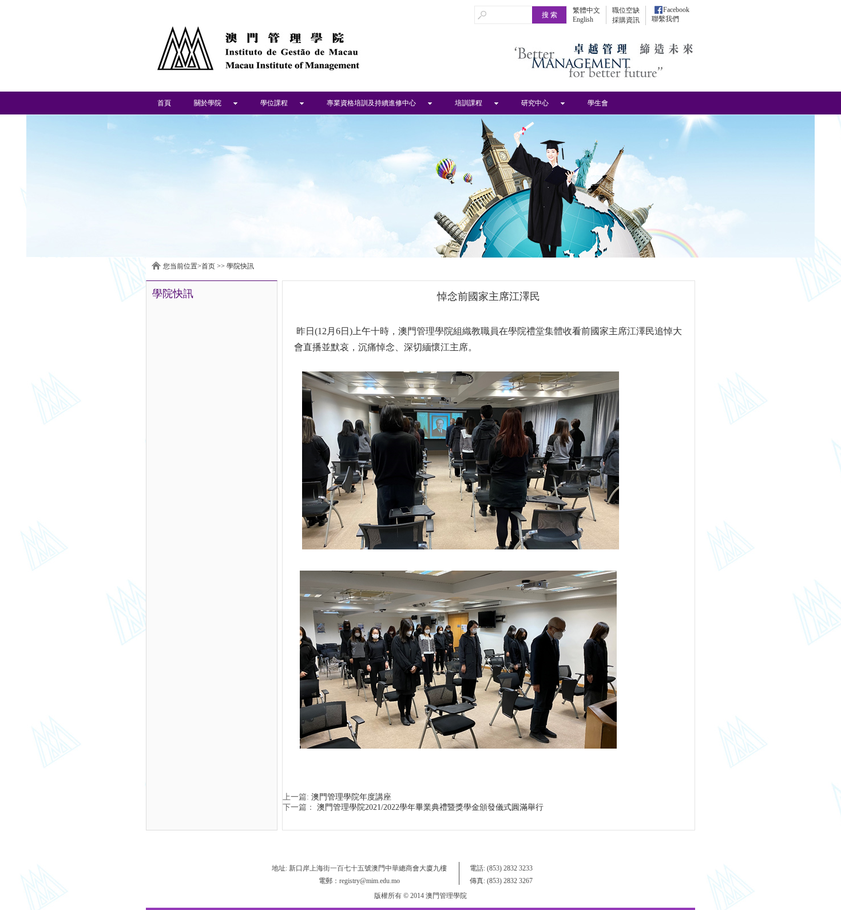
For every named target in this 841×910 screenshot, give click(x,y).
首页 (208, 266)
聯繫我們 (665, 19)
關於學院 (207, 103)
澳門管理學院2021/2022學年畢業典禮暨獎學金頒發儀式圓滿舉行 (430, 807)
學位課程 (274, 103)
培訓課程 (468, 103)
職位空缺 (626, 10)
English (583, 19)
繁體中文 (586, 10)
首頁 (164, 103)
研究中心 (535, 103)
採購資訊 (626, 20)
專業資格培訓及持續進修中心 (371, 103)
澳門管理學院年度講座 (351, 797)
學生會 (598, 103)
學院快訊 (240, 266)
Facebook (676, 10)
